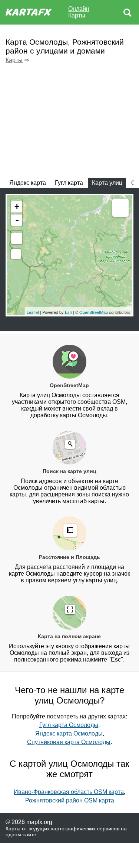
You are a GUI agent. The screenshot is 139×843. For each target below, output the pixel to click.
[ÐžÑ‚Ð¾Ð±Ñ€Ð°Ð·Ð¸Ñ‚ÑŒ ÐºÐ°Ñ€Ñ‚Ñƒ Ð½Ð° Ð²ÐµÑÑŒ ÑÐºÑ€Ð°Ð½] (16, 238)
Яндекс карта (27, 183)
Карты (14, 60)
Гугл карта (69, 183)
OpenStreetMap (93, 312)
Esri (68, 312)
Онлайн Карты (78, 12)
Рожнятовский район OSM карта (69, 800)
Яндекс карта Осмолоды (69, 733)
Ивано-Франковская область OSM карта (69, 792)
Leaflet (33, 312)
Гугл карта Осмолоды (68, 725)
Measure (120, 208)
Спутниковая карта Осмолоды (68, 742)
